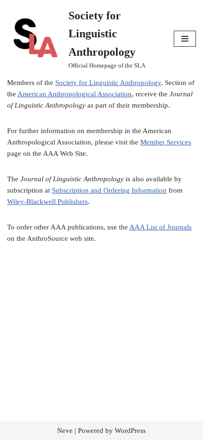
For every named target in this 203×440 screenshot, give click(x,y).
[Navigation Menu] (185, 39)
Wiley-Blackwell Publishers (47, 201)
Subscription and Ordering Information (109, 190)
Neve (65, 430)
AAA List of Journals (160, 227)
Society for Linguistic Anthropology (108, 82)
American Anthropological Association (74, 94)
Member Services (165, 142)
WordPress (130, 430)
